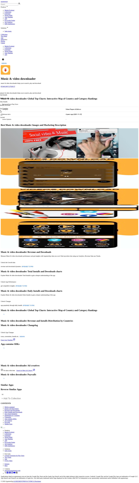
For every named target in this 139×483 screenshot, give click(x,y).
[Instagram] (12, 473)
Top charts (4, 36)
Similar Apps (8, 424)
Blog (6, 465)
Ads (2, 38)
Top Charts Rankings (11, 414)
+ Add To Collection (11, 398)
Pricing (3, 41)
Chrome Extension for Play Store (14, 455)
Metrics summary (10, 407)
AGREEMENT (18, 481)
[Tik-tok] (17, 473)
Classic (3, 43)
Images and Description (12, 409)
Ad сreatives (8, 420)
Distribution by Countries (12, 415)
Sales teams (8, 31)
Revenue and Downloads (12, 410)
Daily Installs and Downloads (13, 412)
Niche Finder (8, 15)
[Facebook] (7, 473)
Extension (7, 13)
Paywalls (7, 422)
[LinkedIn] (10, 473)
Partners (7, 464)
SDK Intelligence (10, 24)
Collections (8, 12)
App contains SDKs (11, 419)
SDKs (2, 39)
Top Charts (8, 457)
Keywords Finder (10, 20)
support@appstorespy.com (12, 470)
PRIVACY (26, 481)
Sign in (4, 63)
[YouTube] (14, 473)
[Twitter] (5, 473)
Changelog (8, 417)
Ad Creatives (8, 22)
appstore (4, 1)
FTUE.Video (8, 461)
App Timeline (9, 17)
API (6, 19)
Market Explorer (9, 10)
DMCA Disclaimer (35, 481)
